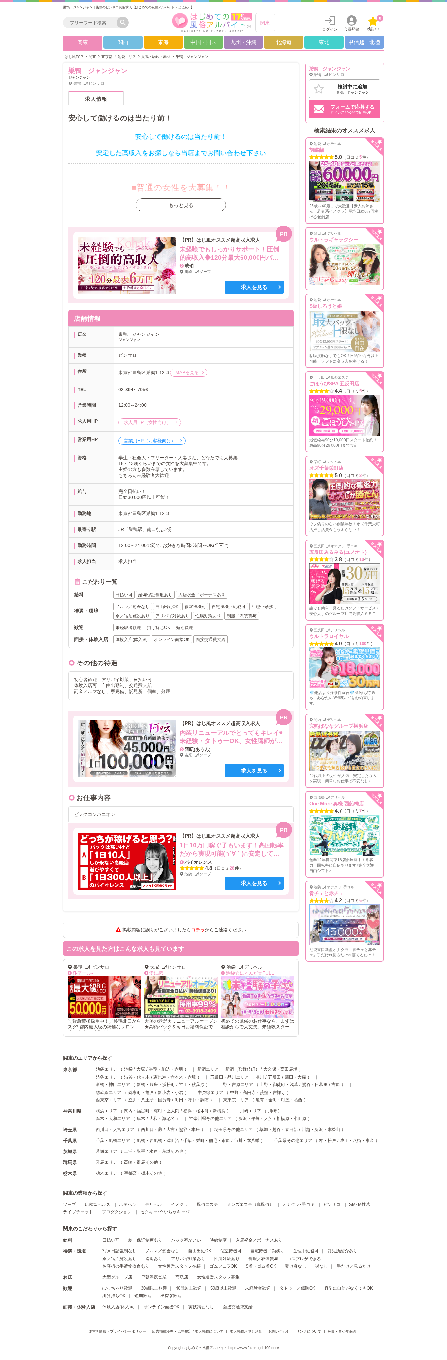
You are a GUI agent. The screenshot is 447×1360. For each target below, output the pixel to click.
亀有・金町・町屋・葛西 (279, 1099)
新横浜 (219, 1110)
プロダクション (117, 1211)
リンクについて (308, 1331)
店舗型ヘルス (97, 1204)
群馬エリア (106, 1162)
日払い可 (110, 1240)
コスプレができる (304, 1258)
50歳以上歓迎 (223, 1288)
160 (362, 643)
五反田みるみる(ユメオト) (338, 552)
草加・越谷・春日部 (278, 1129)
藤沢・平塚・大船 (256, 1118)
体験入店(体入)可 (118, 1306)
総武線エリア (108, 1092)
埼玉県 (70, 1129)
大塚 (140, 1069)
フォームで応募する (352, 109)
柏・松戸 (327, 1140)
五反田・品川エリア (229, 1077)
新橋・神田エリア (113, 1084)
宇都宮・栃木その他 (143, 1173)
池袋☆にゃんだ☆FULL (250, 973)
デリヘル (153, 1204)
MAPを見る (187, 372)
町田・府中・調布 (192, 1099)
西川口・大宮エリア (115, 1129)
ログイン (330, 29)
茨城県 (70, 1151)
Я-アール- (83, 973)
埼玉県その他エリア (233, 1129)
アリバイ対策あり (188, 1258)
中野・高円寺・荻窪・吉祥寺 (257, 1092)
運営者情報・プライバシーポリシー (117, 1331)
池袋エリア (106, 1069)
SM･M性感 (359, 1204)
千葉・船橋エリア (113, 1140)
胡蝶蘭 (316, 150)
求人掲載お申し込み (246, 1331)
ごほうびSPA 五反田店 (334, 383)
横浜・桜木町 (196, 1110)
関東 (265, 22)
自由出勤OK (199, 1250)
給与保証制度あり (145, 1240)
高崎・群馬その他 (141, 1162)
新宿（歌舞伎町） (242, 1069)
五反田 (274, 1077)
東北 (324, 42)
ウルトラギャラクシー (333, 239)
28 (232, 868)
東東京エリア (236, 1099)
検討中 (374, 23)
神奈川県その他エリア (210, 1118)
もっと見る (181, 205)
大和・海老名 (162, 1118)
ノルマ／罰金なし (162, 1250)
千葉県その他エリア (293, 1140)
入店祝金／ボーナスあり (259, 1240)
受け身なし (295, 1266)
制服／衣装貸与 (263, 1258)
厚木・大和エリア (113, 1118)
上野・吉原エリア (236, 1084)
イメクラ (179, 1204)
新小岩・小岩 (170, 1092)
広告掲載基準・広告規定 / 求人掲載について (188, 1331)
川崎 (272, 1110)
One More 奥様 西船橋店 (336, 803)
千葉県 (70, 1140)
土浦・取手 (134, 1151)
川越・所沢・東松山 (321, 1129)
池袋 (128, 1069)
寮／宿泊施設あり (119, 1258)
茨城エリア (106, 1151)
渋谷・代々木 (137, 1077)
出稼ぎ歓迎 (171, 1295)
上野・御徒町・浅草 (279, 1084)
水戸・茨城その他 (166, 1151)
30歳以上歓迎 (154, 1288)
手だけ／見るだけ (354, 1266)
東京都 (70, 1069)
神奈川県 (72, 1111)
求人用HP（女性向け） (148, 422)
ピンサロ (331, 1204)
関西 (123, 42)
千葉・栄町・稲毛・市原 (206, 1140)
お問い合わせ (279, 1331)
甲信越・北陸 (364, 42)
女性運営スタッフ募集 (218, 1277)
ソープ (69, 1204)
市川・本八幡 (246, 1140)
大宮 (170, 1129)
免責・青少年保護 (342, 1331)
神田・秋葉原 (192, 1084)
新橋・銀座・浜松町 (156, 1084)
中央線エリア (210, 1092)
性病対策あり (227, 1258)
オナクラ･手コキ (298, 1204)
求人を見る (254, 287)
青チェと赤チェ (326, 893)
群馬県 (70, 1162)
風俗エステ (207, 1204)
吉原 (335, 1084)
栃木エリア (106, 1173)
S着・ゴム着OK (261, 1266)
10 (361, 559)
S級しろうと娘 (325, 306)
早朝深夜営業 (154, 1277)
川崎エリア (250, 1110)
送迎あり (153, 1258)
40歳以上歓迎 (189, 1288)
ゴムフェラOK (223, 1266)
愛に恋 (156, 973)
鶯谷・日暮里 (315, 1084)
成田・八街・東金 (357, 1140)
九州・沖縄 (243, 42)
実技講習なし (201, 1306)
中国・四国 (203, 42)
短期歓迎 (143, 1295)
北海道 (284, 42)
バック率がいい (186, 1240)
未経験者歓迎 (258, 1288)
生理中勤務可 (306, 1250)
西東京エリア (108, 1099)
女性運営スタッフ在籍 (179, 1266)
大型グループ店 (117, 1277)
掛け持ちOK (114, 1295)
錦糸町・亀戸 (141, 1092)
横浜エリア (106, 1110)
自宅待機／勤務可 (267, 1250)
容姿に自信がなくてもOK (348, 1288)
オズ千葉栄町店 (326, 468)
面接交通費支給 (238, 1306)
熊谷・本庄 (189, 1129)
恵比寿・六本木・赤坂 (174, 1077)
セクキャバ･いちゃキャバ (164, 1211)
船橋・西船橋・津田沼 (158, 1140)
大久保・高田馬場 (280, 1069)
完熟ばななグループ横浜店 (338, 726)
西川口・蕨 (151, 1129)
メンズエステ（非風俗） (250, 1204)
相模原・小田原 (291, 1118)
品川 (260, 1077)
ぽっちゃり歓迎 (117, 1288)
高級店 (181, 1277)
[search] (91, 22)
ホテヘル (127, 1204)
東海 (163, 42)
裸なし (321, 1266)
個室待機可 (230, 1250)
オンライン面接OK (162, 1306)
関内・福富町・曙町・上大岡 (151, 1110)
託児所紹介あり (342, 1250)
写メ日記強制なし (119, 1250)
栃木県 (70, 1173)
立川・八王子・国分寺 (149, 1099)
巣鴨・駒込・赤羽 (166, 1069)
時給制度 (218, 1240)
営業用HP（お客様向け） (150, 440)
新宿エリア (208, 1069)
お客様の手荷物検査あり (125, 1266)
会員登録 (351, 29)
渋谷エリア (106, 1077)
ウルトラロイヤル (329, 636)
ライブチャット (78, 1211)
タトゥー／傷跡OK (297, 1288)
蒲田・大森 (295, 1077)
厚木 (141, 1118)
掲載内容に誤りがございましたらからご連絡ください (184, 929)
